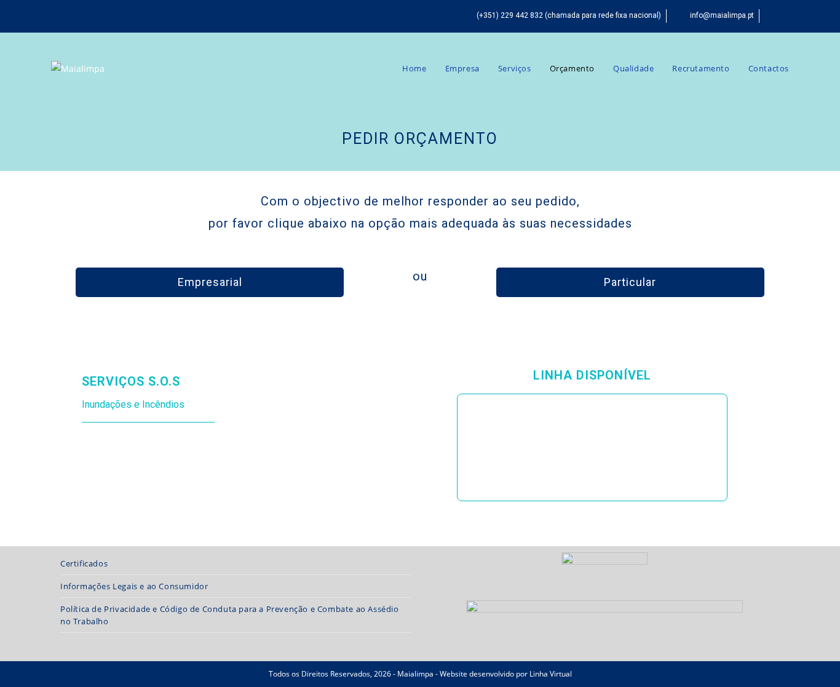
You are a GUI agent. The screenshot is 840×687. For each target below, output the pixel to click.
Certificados (84, 563)
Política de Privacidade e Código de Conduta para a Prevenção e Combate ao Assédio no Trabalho (229, 615)
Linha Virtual (550, 674)
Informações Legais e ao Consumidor (134, 586)
